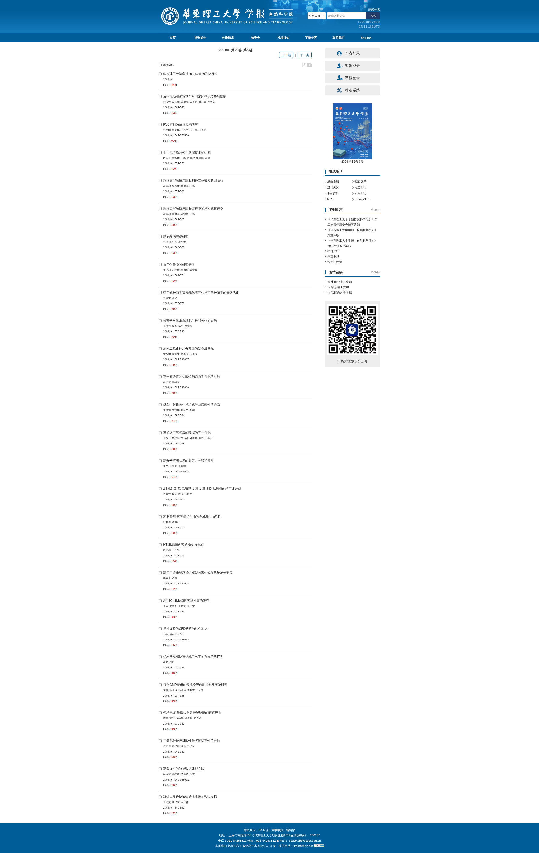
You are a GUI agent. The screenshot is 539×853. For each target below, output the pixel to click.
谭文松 (188, 326)
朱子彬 (193, 101)
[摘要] (166, 84)
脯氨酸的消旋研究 (175, 236)
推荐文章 (361, 181)
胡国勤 (167, 186)
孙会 (165, 634)
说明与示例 (334, 261)
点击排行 (361, 187)
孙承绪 (176, 382)
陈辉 (207, 157)
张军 (165, 466)
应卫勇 (193, 129)
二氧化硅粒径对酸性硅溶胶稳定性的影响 (191, 740)
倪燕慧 (184, 129)
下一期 (304, 55)
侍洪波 (184, 774)
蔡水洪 (182, 242)
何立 (174, 494)
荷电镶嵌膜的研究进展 (179, 264)
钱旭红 (176, 522)
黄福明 (167, 354)
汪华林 (176, 802)
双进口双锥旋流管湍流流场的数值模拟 (190, 796)
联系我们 (338, 37)
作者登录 (352, 53)
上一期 (286, 55)
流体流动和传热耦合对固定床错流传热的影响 (194, 96)
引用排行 (361, 193)
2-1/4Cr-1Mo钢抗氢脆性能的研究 (186, 600)
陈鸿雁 (176, 186)
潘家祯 (173, 634)
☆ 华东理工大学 (338, 287)
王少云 (167, 438)
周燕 (174, 326)
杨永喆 (176, 438)
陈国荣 (188, 494)
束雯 (165, 690)
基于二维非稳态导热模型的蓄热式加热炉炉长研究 (198, 572)
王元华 (200, 690)
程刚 (180, 634)
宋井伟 (184, 802)
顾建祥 (176, 746)
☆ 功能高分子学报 (339, 292)
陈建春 (184, 101)
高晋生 (184, 410)
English (366, 37)
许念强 (167, 746)
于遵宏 (208, 438)
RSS (330, 199)
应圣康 (193, 354)
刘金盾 (176, 270)
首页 (173, 37)
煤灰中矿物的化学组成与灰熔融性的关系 (191, 404)
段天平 (167, 157)
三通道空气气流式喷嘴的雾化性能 (187, 432)
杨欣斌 (167, 774)
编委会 (255, 37)
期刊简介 (200, 37)
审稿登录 (352, 78)
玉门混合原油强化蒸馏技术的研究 (187, 152)
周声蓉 (167, 494)
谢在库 (202, 101)
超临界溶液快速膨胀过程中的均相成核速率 (193, 208)
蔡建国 (184, 186)
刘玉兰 (167, 101)
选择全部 (168, 65)
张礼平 (176, 550)
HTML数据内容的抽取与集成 (183, 544)
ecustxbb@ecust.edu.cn (305, 840)
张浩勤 (167, 270)
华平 (180, 326)
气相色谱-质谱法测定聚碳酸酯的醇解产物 (192, 712)
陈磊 (165, 718)
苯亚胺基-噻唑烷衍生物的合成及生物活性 (192, 516)
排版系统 (352, 90)
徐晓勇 (167, 522)
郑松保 (191, 746)
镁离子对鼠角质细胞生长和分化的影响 (190, 320)
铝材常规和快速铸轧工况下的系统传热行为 (193, 656)
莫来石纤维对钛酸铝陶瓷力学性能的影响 (191, 376)
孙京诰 (176, 774)
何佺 (165, 242)
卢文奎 (211, 101)
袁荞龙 (176, 354)
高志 (165, 662)
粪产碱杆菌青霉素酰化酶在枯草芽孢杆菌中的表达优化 (201, 292)
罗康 (183, 746)
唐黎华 (176, 129)
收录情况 (228, 37)
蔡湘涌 (182, 690)
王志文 (182, 606)
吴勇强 (188, 718)
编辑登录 (352, 66)
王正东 (191, 606)
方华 (172, 718)
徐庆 (180, 494)
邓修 (192, 186)
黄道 (174, 578)
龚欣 (201, 438)
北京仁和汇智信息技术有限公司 (248, 846)
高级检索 (374, 9)
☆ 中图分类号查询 (339, 281)
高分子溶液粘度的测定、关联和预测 (188, 460)
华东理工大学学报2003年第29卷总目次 (190, 74)
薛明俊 (167, 382)
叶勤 (174, 298)
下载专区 (311, 37)
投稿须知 (283, 37)
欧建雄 (167, 550)
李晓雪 (191, 690)
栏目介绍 (333, 251)
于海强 (167, 326)
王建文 (167, 802)
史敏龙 (167, 298)
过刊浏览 (333, 187)
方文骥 (193, 270)
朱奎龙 (173, 606)
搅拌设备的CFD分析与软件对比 (185, 628)
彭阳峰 (173, 242)
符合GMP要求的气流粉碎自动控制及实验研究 (195, 684)
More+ (375, 209)
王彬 (183, 157)
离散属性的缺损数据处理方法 (183, 768)
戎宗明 (173, 466)
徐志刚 (176, 101)
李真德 (182, 466)
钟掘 (172, 662)
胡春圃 (184, 354)
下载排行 (333, 193)
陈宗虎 (191, 157)
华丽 (165, 606)
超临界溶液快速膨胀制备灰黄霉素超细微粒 (193, 180)
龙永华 (176, 410)
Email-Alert (362, 199)
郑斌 (192, 410)
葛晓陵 (173, 690)
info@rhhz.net (303, 846)
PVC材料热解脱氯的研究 (180, 124)
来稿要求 (333, 256)
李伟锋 (184, 438)
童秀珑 (176, 157)
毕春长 (167, 578)
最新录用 (333, 181)
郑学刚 (167, 129)
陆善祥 (200, 157)
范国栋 (184, 270)
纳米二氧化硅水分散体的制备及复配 (188, 348)
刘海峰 (193, 438)
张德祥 (167, 410)
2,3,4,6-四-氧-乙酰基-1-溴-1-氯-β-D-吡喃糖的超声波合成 (202, 488)
